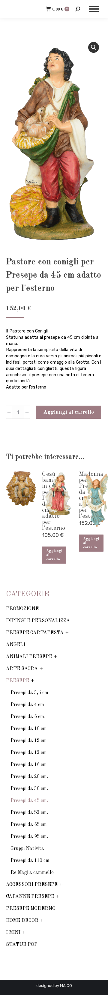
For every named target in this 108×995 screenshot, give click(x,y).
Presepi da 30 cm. (29, 788)
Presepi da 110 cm (30, 860)
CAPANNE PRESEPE (30, 896)
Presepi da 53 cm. (29, 812)
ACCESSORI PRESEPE (32, 884)
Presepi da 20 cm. (29, 776)
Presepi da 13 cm (28, 752)
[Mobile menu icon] (94, 9)
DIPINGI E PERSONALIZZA (38, 620)
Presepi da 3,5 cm (29, 692)
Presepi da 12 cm (28, 740)
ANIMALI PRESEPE (29, 656)
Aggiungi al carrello (68, 412)
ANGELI (15, 644)
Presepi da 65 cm (28, 824)
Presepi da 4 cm (27, 704)
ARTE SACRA (22, 668)
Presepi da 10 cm (28, 728)
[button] (93, 47)
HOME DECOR (22, 920)
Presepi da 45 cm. (29, 800)
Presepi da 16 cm (28, 764)
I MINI (13, 932)
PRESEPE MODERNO (31, 908)
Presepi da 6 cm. (27, 716)
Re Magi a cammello (32, 872)
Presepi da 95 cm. (29, 836)
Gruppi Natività (27, 848)
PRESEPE (17, 680)
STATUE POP (22, 944)
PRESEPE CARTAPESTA (35, 632)
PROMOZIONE (22, 608)
